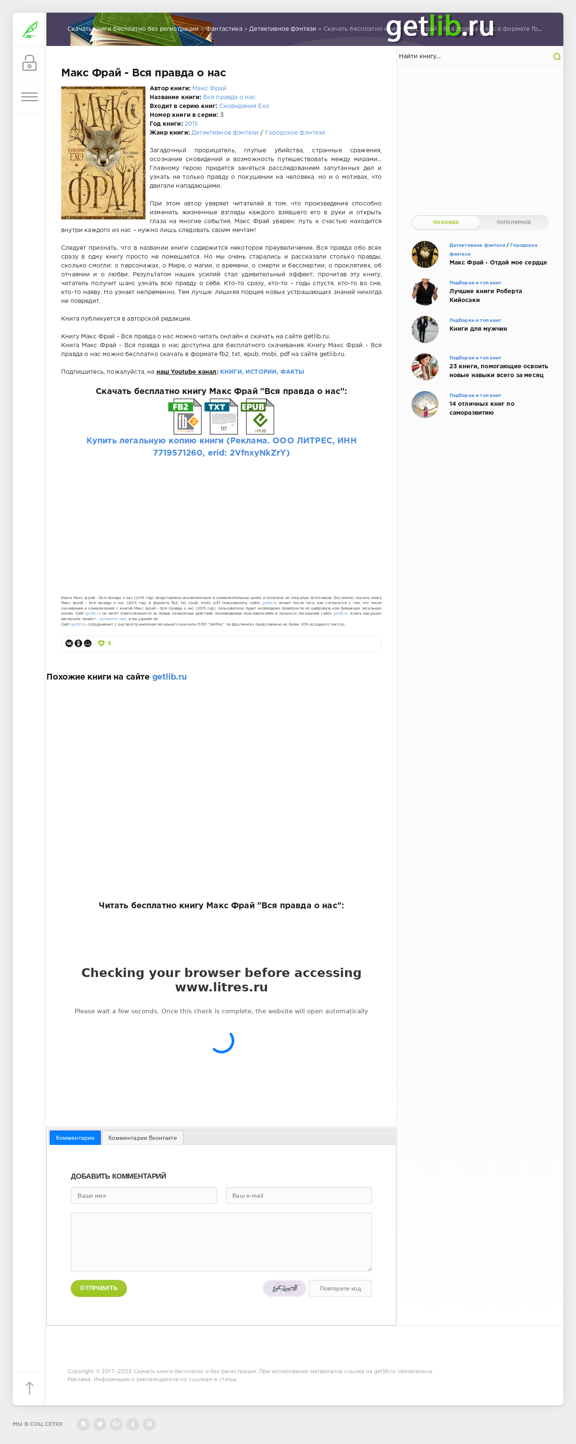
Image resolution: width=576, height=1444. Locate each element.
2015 (192, 124)
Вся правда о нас (229, 97)
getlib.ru (269, 603)
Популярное (514, 223)
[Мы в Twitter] (99, 1424)
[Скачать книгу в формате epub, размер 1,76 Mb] (258, 428)
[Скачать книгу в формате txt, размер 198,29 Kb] (221, 428)
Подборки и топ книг (475, 283)
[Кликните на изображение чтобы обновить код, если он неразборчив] (285, 1288)
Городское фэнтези (295, 132)
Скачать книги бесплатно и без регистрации (195, 1371)
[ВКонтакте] (69, 643)
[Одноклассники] (78, 643)
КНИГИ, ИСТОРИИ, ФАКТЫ (262, 372)
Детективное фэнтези (224, 132)
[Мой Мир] (88, 643)
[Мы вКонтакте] (83, 1424)
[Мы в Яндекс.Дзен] (132, 1424)
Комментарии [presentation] (75, 1137)
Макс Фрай (209, 88)
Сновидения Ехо (244, 106)
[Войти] (29, 63)
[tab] (75, 1138)
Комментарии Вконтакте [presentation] (142, 1137)
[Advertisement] (221, 519)
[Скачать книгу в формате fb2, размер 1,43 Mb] (185, 428)
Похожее (446, 223)
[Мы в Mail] (149, 1424)
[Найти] (557, 56)
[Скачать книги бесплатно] (29, 29)
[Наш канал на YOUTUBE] (116, 1424)
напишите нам (113, 619)
